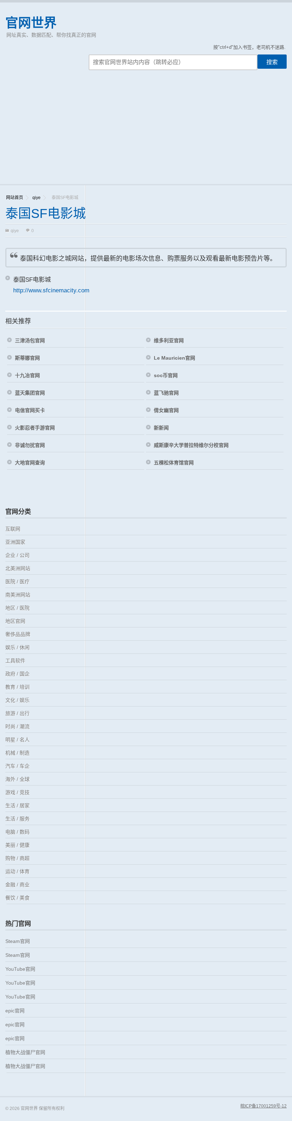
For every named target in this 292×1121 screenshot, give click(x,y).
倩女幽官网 (166, 410)
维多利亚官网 (169, 340)
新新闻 (161, 428)
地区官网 (15, 621)
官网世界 (31, 23)
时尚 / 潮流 (17, 726)
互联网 (12, 529)
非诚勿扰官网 (30, 445)
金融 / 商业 (17, 884)
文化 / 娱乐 (17, 700)
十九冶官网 (27, 375)
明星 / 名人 (17, 739)
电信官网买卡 (30, 410)
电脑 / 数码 (17, 832)
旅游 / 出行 (17, 713)
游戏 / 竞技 (17, 792)
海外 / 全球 (17, 779)
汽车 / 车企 (17, 766)
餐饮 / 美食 (17, 898)
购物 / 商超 (17, 858)
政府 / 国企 (17, 674)
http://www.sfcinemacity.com (51, 290)
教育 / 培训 (17, 687)
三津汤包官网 (30, 340)
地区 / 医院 (17, 608)
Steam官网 (17, 941)
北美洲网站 (17, 568)
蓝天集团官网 (30, 393)
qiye (36, 197)
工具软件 (15, 660)
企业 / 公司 (17, 555)
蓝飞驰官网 (166, 393)
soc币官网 (166, 375)
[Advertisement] (146, 131)
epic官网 (15, 1010)
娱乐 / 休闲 (17, 647)
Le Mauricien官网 (174, 358)
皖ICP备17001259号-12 (263, 1106)
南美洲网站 (17, 595)
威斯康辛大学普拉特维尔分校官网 (191, 445)
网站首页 (14, 197)
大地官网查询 (30, 462)
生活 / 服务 (17, 819)
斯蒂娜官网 (27, 358)
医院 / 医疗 (17, 581)
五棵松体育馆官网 (174, 462)
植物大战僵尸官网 (25, 1052)
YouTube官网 (20, 969)
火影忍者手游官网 (35, 428)
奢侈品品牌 (17, 634)
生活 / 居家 (17, 805)
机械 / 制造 (17, 753)
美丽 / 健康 (17, 845)
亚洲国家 (15, 542)
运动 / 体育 (17, 871)
